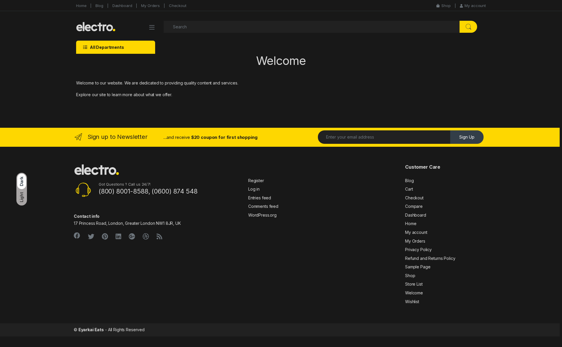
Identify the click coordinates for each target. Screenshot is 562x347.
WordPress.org (262, 215)
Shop (445, 5)
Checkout (177, 5)
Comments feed (263, 206)
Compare (414, 206)
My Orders (150, 5)
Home (81, 5)
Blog (99, 5)
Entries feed (259, 197)
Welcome (414, 292)
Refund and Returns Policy (430, 258)
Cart (409, 189)
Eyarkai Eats (91, 329)
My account (475, 5)
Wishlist (412, 301)
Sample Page (417, 266)
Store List (414, 284)
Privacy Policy (418, 249)
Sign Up (466, 136)
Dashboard (122, 5)
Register (256, 180)
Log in (254, 189)
